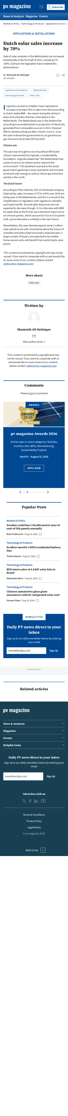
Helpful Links (12, 745)
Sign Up (54, 650)
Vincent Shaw (13, 600)
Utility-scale (34, 95)
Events (43, 16)
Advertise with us (34, 794)
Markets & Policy (11, 23)
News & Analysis (13, 16)
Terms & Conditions (34, 815)
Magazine (32, 16)
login (31, 393)
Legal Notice (34, 827)
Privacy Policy (34, 821)
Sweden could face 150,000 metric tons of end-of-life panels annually (33, 526)
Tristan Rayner (14, 556)
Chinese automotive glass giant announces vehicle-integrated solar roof (33, 593)
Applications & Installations (34, 34)
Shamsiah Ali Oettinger (17, 75)
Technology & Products (32, 23)
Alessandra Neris (15, 578)
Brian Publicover (15, 534)
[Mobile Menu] (41, 7)
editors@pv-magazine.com (18, 264)
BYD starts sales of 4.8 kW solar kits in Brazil (31, 571)
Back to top (32, 850)
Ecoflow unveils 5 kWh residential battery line (34, 549)
